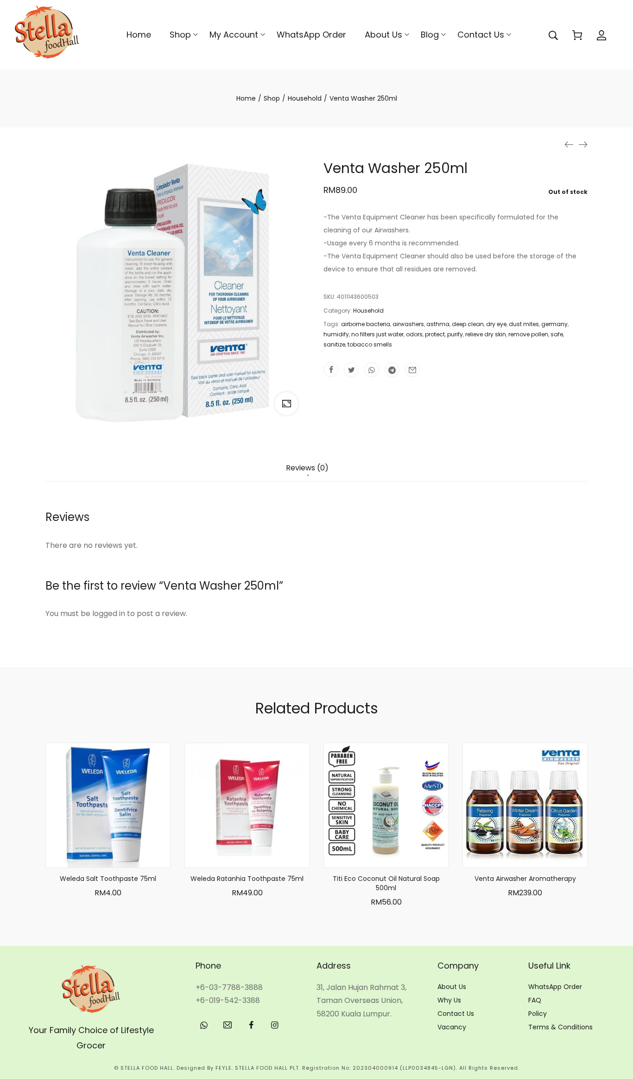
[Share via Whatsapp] (371, 369)
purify (455, 334)
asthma (437, 324)
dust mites (524, 324)
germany (554, 324)
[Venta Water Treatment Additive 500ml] (569, 144)
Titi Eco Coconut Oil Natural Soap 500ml (386, 883)
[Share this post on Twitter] (351, 369)
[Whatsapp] (204, 1025)
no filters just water (377, 334)
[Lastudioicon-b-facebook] (251, 1025)
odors (414, 334)
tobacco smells (370, 344)
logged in (108, 613)
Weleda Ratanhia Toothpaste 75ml (247, 878)
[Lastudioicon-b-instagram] (274, 1025)
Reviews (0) (307, 468)
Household (368, 311)
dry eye (496, 324)
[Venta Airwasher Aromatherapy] (583, 144)
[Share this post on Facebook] (330, 369)
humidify (336, 334)
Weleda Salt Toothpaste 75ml (108, 878)
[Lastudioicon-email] (227, 1025)
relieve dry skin (485, 334)
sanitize (334, 344)
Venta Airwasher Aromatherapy (525, 878)
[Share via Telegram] (392, 369)
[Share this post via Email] (412, 369)
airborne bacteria (365, 324)
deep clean (468, 324)
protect (435, 334)
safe (557, 334)
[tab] (307, 472)
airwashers (408, 324)
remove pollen (528, 334)
